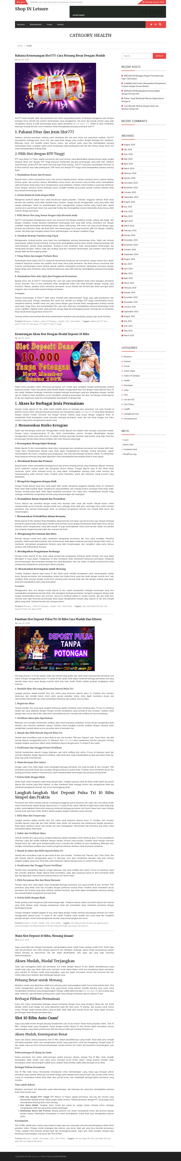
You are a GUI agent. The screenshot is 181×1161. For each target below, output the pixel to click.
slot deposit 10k (87, 412)
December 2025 (131, 183)
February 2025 (130, 230)
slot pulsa (69, 740)
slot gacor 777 (82, 124)
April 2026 (128, 164)
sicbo (126, 390)
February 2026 (130, 173)
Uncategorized (130, 418)
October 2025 (130, 192)
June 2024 (128, 268)
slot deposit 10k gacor (32, 1141)
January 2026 (129, 178)
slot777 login (56, 324)
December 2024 (131, 240)
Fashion (60, 24)
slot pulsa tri (82, 926)
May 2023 (128, 330)
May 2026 (128, 159)
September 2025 (131, 197)
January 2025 (129, 235)
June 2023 (128, 326)
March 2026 (129, 168)
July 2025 (128, 206)
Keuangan (44, 1138)
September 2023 (131, 311)
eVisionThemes (60, 1156)
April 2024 (128, 278)
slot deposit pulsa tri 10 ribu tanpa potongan (49, 926)
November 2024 (131, 245)
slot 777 (25, 324)
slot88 (127, 409)
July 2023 (128, 321)
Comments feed (130, 449)
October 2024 (130, 249)
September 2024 (131, 254)
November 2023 (131, 302)
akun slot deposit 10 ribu (92, 606)
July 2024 (128, 264)
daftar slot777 (97, 321)
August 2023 (129, 316)
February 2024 (130, 288)
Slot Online (75, 321)
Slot (67, 321)
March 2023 (129, 335)
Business (21, 24)
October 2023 (130, 307)
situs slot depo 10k (99, 1138)
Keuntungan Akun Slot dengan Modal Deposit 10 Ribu (52, 334)
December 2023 (131, 297)
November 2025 (131, 187)
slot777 (46, 324)
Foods (49, 24)
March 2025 (129, 226)
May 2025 (128, 216)
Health (61, 321)
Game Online (129, 371)
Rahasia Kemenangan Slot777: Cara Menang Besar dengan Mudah (60, 55)
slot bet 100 (129, 399)
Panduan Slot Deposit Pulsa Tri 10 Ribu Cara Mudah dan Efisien (58, 619)
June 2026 (128, 154)
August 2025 (129, 202)
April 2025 (128, 221)
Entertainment (36, 24)
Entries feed (128, 444)
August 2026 (129, 144)
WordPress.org (129, 454)
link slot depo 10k (90, 991)
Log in (126, 440)
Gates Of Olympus (49, 321)
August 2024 (129, 259)
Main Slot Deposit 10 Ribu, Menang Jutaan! (44, 935)
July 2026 (128, 149)
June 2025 (128, 211)
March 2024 (129, 283)
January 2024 (129, 292)
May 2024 (128, 273)
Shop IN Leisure (31, 9)
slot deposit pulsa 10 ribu (81, 923)
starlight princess (131, 414)
